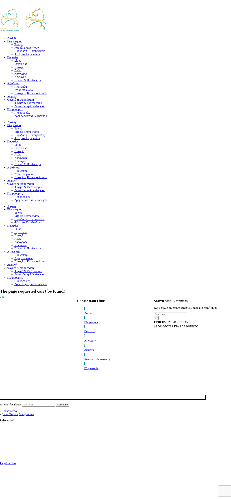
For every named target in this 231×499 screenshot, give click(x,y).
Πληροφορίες (91, 368)
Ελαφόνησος (91, 322)
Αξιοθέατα (90, 340)
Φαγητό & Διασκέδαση (97, 359)
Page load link (8, 463)
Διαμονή (89, 349)
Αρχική (88, 313)
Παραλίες (89, 331)
